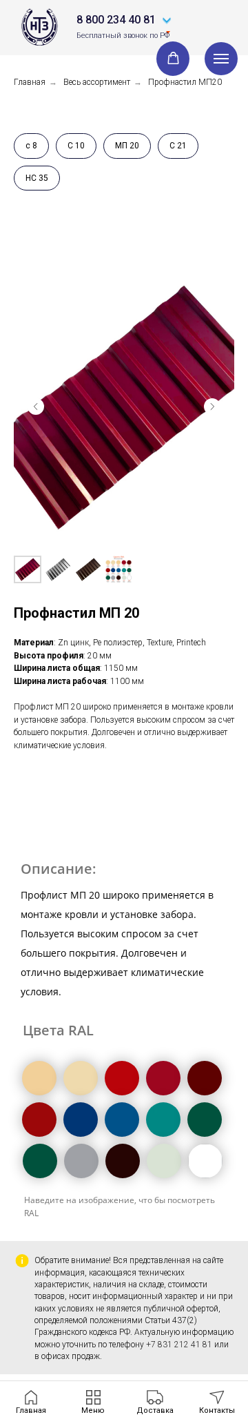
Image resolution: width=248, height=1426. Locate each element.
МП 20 (127, 145)
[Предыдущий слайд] (36, 406)
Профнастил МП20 (185, 82)
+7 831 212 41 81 (179, 1344)
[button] (173, 58)
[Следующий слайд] (212, 406)
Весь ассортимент (96, 82)
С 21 (178, 145)
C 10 (76, 145)
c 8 (31, 145)
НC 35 (36, 178)
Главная (29, 82)
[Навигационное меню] (221, 59)
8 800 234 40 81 (116, 19)
